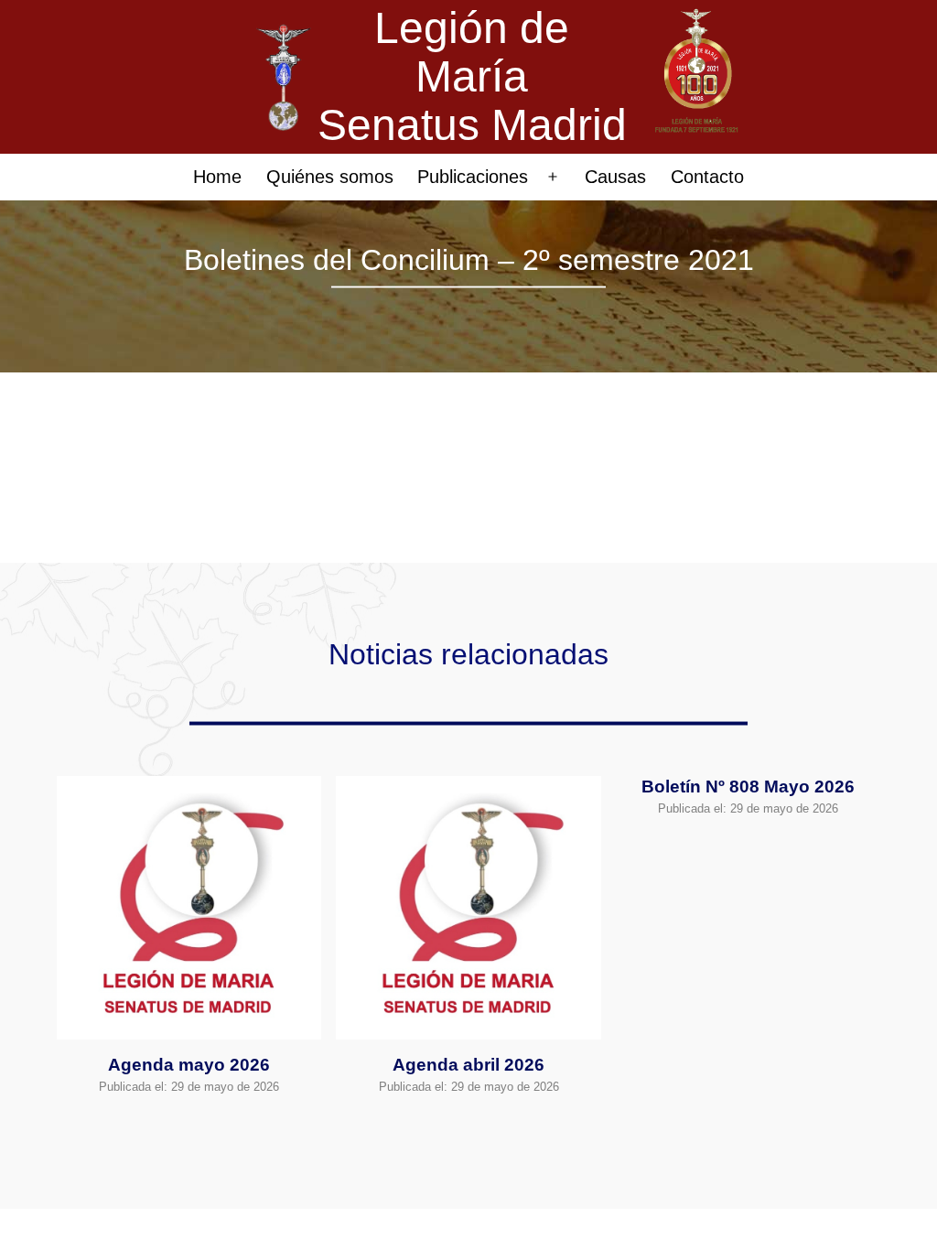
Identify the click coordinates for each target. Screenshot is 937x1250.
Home (217, 177)
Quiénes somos (329, 177)
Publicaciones (472, 177)
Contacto (707, 177)
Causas (615, 177)
